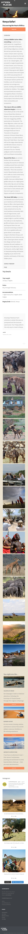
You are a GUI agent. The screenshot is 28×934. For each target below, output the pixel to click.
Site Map (4, 919)
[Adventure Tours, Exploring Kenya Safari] (14, 497)
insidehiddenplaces (14, 791)
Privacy (3, 917)
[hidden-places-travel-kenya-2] (14, 588)
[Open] (14, 800)
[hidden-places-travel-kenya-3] (14, 610)
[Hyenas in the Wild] (14, 385)
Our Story (4, 914)
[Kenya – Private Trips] (14, 475)
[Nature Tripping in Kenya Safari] (14, 407)
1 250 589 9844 (8, 895)
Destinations (4, 912)
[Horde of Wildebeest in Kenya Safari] (14, 452)
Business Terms (5, 915)
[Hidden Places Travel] (4, 929)
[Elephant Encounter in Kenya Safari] (14, 520)
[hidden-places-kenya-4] (14, 362)
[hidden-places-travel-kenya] (14, 542)
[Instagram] (24, 810)
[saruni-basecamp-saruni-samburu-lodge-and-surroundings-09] (14, 633)
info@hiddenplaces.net (7, 898)
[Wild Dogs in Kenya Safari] (14, 430)
